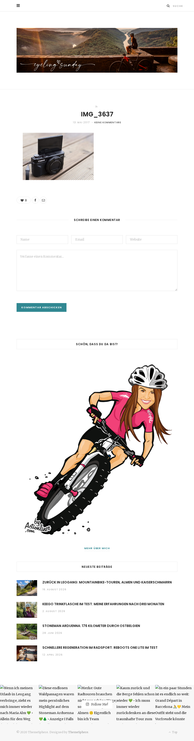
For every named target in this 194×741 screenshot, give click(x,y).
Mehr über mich (97, 548)
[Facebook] (35, 200)
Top (174, 732)
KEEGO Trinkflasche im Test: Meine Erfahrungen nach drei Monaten (103, 604)
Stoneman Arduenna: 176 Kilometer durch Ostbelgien (91, 625)
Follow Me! (99, 704)
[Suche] (168, 5)
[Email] (43, 200)
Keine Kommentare (107, 122)
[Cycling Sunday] (97, 50)
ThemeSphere (78, 732)
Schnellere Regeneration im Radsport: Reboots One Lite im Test (100, 647)
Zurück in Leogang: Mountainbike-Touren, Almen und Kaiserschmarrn (107, 582)
